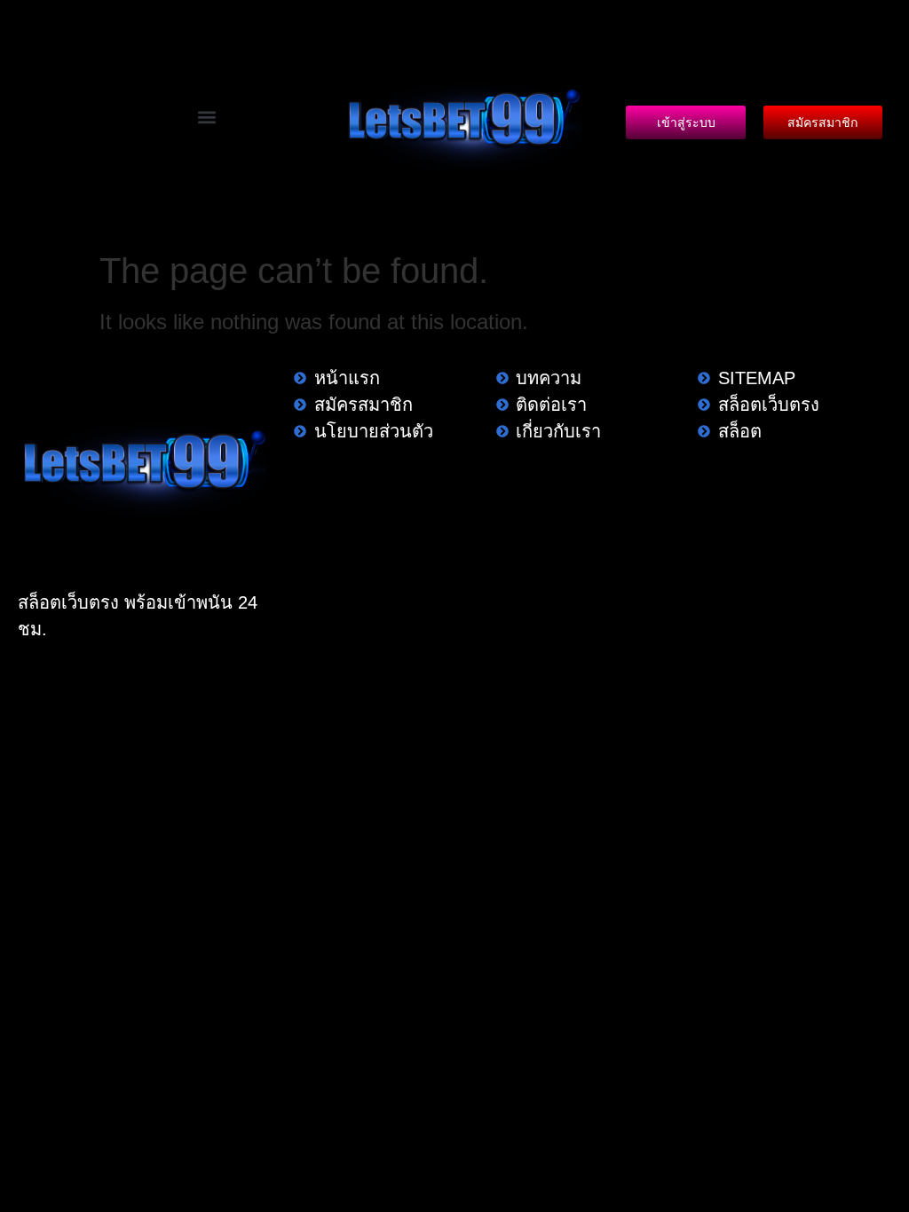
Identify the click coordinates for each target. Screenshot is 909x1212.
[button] (206, 116)
